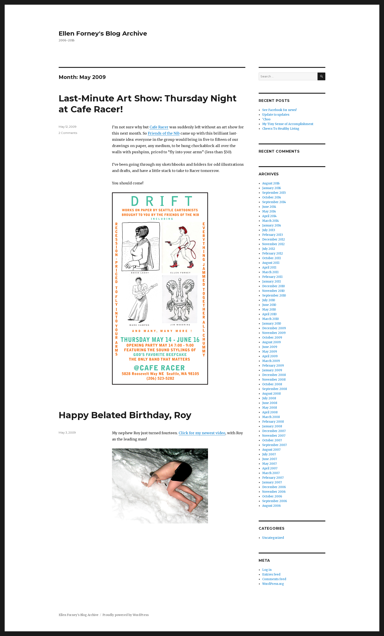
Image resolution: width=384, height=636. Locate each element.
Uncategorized (273, 538)
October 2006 (272, 496)
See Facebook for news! (279, 110)
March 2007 (271, 473)
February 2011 (272, 277)
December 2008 (274, 375)
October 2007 (272, 440)
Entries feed (271, 574)
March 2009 (271, 361)
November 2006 (274, 492)
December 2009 (274, 328)
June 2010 (269, 305)
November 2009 (274, 333)
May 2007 (269, 464)
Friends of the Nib (164, 133)
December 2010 (273, 286)
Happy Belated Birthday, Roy (125, 415)
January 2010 (271, 323)
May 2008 (269, 408)
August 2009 (271, 342)
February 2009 (273, 365)
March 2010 (270, 319)
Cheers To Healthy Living (280, 129)
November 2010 (273, 291)
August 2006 (271, 506)
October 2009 (272, 337)
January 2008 (272, 426)
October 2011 (271, 258)
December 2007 (274, 431)
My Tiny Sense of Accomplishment (287, 124)
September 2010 (274, 295)
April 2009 (270, 356)
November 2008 (274, 380)
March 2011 (270, 272)
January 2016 (271, 188)
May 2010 (269, 309)
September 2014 (274, 202)
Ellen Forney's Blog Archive (103, 33)
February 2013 (272, 235)
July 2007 (269, 454)
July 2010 (268, 300)
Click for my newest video (202, 433)
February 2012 (272, 253)
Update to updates (275, 115)
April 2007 (269, 468)
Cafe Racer (159, 127)
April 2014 (269, 216)
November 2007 (273, 436)
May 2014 (269, 211)
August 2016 (271, 183)
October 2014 (271, 197)
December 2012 (273, 239)
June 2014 (269, 207)
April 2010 (269, 314)
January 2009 (272, 370)
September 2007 (274, 445)
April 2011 (269, 267)
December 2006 (274, 487)
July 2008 (269, 398)
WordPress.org (273, 584)
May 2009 (269, 351)
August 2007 (271, 450)
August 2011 (270, 263)
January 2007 (272, 482)
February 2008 (273, 422)
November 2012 (273, 244)
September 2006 (274, 501)
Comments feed (274, 579)
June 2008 (269, 403)
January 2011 (271, 281)
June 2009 (269, 347)
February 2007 (273, 478)
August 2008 (271, 394)
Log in (267, 570)
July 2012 (268, 249)
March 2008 (271, 417)
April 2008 (270, 412)
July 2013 (268, 230)
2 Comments (68, 133)
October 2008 (272, 384)
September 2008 (274, 389)
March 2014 (270, 221)
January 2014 (271, 225)
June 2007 (269, 459)
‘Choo (266, 119)
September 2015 (274, 193)
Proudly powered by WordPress (125, 615)
